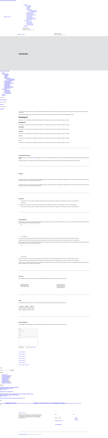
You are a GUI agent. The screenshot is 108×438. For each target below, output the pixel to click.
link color (33, 157)
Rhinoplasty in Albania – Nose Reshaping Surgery (7, 391)
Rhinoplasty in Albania (6, 382)
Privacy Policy (33, 347)
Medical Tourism (5, 380)
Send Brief (2, 104)
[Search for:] (5, 370)
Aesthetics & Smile (2, 403)
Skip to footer (13, 0)
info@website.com (3, 99)
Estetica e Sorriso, (3, 388)
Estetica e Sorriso (5, 377)
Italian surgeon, (9, 394)
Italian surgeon (4, 379)
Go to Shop (2, 108)
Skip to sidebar (8, 0)
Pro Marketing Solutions (23, 434)
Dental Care (4, 374)
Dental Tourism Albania (6, 375)
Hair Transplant (5, 378)
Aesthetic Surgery (11, 403)
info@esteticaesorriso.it (59, 420)
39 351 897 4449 (58, 424)
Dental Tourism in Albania (26, 403)
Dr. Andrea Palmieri (5, 376)
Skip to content (2, 0)
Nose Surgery (67, 403)
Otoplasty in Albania (6, 381)
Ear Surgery (31, 403)
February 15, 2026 (3, 389)
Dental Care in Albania (20, 403)
